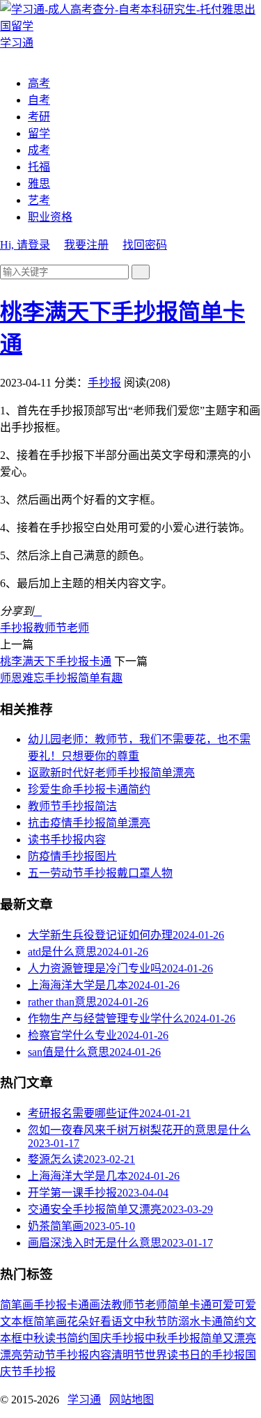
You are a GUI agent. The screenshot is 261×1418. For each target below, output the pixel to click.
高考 (39, 83)
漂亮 (11, 1355)
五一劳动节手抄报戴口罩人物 (100, 873)
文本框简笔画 (33, 1321)
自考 (39, 100)
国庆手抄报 (117, 1338)
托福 (39, 167)
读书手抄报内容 (67, 840)
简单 (178, 1305)
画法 (100, 1305)
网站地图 (131, 1399)
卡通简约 (222, 1321)
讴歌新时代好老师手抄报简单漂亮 (111, 773)
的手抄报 (222, 1355)
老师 (78, 628)
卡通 (78, 1305)
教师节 (50, 628)
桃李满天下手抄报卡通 (55, 661)
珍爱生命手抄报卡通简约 (89, 789)
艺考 (39, 200)
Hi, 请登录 (25, 245)
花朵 (78, 1321)
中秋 (33, 1338)
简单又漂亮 (228, 1338)
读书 (56, 1338)
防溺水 (183, 1321)
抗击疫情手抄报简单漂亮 (89, 823)
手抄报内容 (83, 1355)
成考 (39, 150)
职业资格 (50, 217)
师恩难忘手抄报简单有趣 (61, 678)
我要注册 (86, 245)
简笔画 (16, 1305)
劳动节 (39, 1355)
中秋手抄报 (172, 1338)
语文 (122, 1321)
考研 (39, 117)
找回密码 (144, 245)
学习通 (84, 1399)
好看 (100, 1321)
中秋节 (150, 1321)
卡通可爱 (211, 1305)
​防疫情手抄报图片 (72, 856)
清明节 (128, 1355)
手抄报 (104, 383)
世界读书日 (172, 1355)
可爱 (245, 1305)
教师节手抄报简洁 (72, 806)
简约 (78, 1338)
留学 (39, 133)
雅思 (39, 183)
